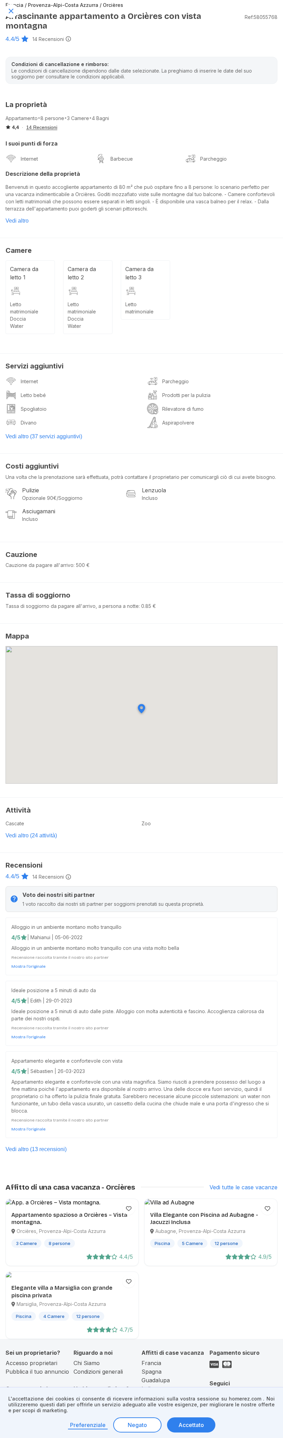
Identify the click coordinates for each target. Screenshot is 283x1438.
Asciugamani (38, 511)
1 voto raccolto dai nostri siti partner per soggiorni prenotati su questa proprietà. (113, 904)
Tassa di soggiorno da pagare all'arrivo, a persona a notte (72, 606)
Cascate (15, 823)
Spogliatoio (34, 409)
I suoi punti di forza (32, 143)
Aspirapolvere (178, 423)
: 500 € (82, 565)
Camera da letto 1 (24, 273)
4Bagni (100, 118)
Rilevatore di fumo (183, 409)
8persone (52, 118)
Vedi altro (17, 221)
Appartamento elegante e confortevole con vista (67, 1061)
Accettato (191, 1424)
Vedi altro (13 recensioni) (36, 1149)
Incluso (150, 498)
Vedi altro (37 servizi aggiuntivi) (44, 436)
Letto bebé (33, 395)
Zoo (146, 823)
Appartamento (22, 118)
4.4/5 (12, 38)
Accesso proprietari (31, 1363)
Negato (137, 1424)
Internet (29, 159)
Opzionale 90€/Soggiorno (52, 498)
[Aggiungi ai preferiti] (129, 1208)
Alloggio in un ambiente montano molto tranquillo (66, 927)
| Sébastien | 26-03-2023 (56, 1071)
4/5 (15, 937)
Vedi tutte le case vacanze (243, 1187)
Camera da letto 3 (139, 273)
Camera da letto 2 (82, 273)
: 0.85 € (147, 606)
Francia (151, 1363)
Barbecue (121, 159)
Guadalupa (156, 1380)
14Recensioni (48, 39)
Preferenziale (88, 1424)
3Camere (78, 118)
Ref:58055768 (261, 17)
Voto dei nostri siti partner (58, 894)
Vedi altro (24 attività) (31, 835)
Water (16, 326)
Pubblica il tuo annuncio (37, 1371)
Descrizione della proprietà (43, 173)
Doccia (18, 319)
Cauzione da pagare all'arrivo (40, 565)
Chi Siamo (87, 1363)
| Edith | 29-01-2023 (49, 1001)
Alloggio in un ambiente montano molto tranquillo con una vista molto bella (95, 948)
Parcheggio (213, 159)
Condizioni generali (98, 1371)
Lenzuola (154, 490)
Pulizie (30, 490)
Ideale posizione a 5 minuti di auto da (53, 990)
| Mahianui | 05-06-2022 (54, 937)
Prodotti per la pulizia (186, 395)
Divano (29, 423)
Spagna (152, 1371)
